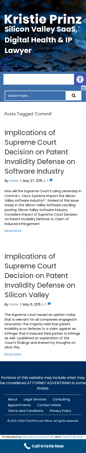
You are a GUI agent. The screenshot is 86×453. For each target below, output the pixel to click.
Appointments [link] (19, 405)
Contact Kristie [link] (49, 405)
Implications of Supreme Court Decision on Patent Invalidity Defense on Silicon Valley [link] (40, 275)
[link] (80, 79)
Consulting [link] (61, 399)
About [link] (12, 399)
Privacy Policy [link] (60, 411)
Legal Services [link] (35, 399)
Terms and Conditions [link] (25, 411)
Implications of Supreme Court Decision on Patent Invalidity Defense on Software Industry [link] (40, 152)
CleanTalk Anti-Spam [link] (61, 439)
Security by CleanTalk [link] (38, 437)
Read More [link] (13, 230)
